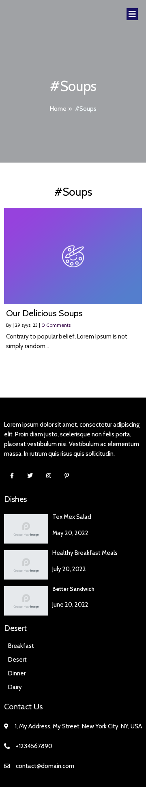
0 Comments (56, 325)
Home (58, 108)
